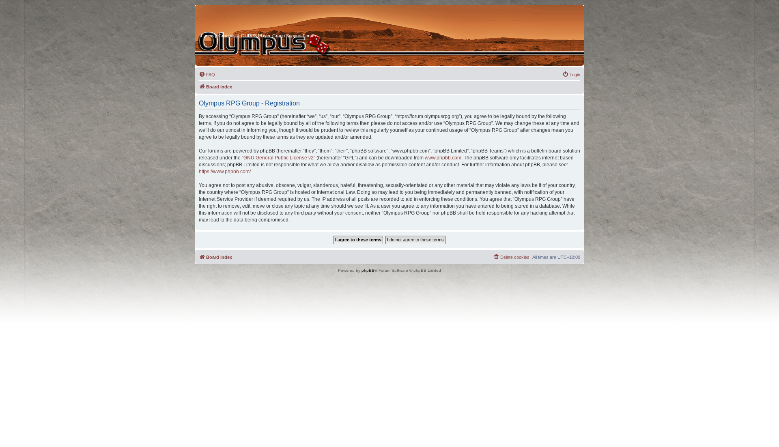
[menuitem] (207, 75)
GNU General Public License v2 (278, 158)
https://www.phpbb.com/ (225, 171)
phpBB (368, 270)
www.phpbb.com (443, 158)
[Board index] (232, 20)
